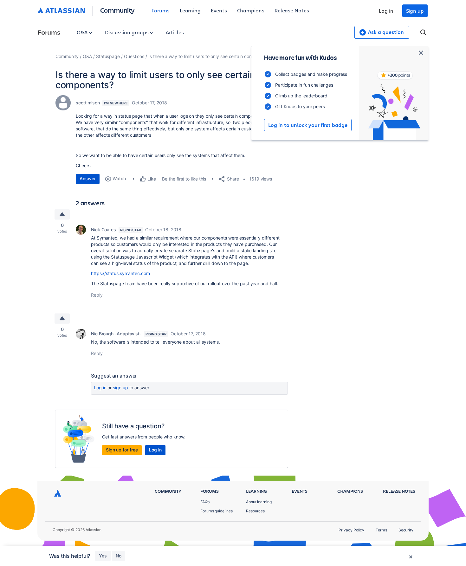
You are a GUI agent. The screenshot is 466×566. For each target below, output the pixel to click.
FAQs (205, 501)
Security (405, 530)
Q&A (83, 32)
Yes (103, 555)
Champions (250, 10)
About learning (259, 501)
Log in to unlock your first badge (307, 125)
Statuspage (108, 56)
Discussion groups (127, 32)
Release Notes (292, 10)
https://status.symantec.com (120, 273)
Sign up (415, 10)
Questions (134, 56)
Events (219, 10)
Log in (386, 10)
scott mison (88, 102)
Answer (88, 178)
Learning (190, 10)
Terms (381, 530)
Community (117, 10)
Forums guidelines (216, 511)
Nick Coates (103, 229)
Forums (161, 10)
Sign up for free (122, 449)
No (118, 555)
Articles (175, 32)
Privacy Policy (351, 530)
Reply (97, 295)
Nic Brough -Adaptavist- (116, 333)
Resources (255, 511)
